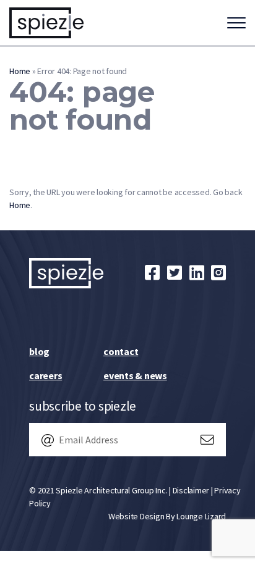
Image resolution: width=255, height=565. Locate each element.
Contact (120, 351)
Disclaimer (191, 490)
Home (19, 71)
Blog (39, 351)
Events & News (135, 375)
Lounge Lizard (201, 516)
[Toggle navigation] (236, 22)
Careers (45, 375)
